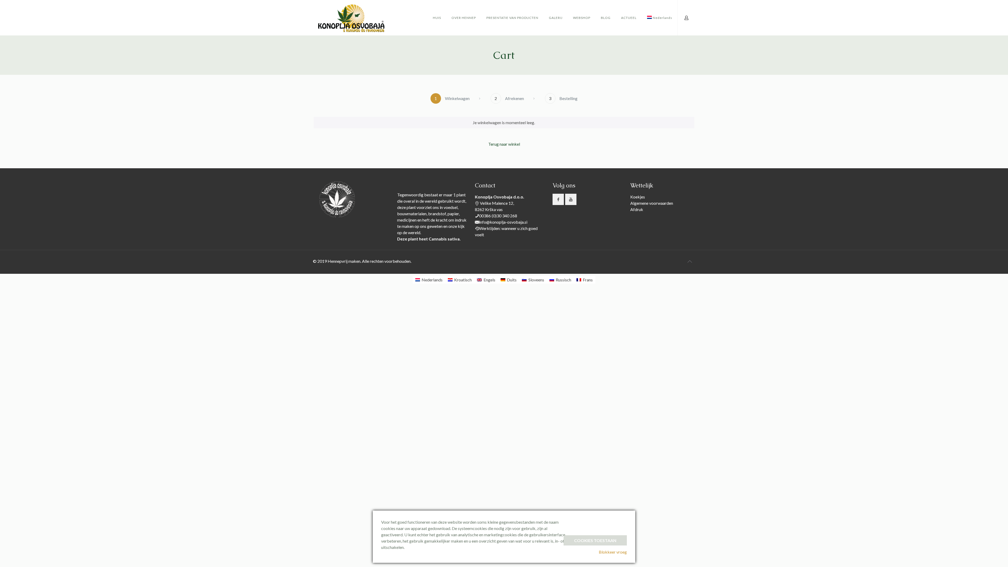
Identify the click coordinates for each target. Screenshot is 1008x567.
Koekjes (637, 196)
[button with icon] (558, 199)
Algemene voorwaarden (651, 203)
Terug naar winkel (504, 143)
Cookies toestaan (595, 540)
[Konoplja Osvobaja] (351, 17)
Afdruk (636, 209)
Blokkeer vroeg (613, 551)
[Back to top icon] (689, 261)
